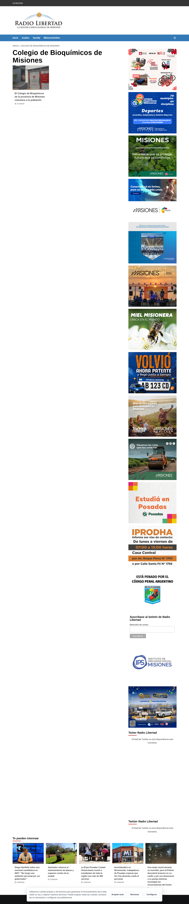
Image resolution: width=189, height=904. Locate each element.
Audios (25, 38)
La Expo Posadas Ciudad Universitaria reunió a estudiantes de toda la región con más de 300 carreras (93, 873)
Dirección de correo (139, 625)
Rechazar (134, 894)
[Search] (175, 38)
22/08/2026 (20, 882)
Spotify (36, 38)
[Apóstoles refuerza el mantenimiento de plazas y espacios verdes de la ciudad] (61, 853)
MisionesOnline (52, 38)
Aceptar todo (118, 894)
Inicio (15, 38)
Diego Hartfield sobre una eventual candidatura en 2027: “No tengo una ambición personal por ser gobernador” (27, 873)
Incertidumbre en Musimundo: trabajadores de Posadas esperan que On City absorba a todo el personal (126, 873)
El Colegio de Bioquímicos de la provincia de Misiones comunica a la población (30, 96)
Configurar (152, 894)
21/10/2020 (20, 104)
